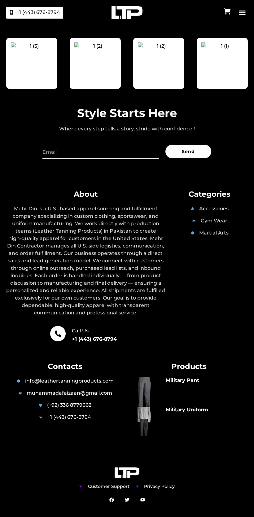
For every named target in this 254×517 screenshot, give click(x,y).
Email (49, 142)
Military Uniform (187, 410)
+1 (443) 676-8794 (94, 339)
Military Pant (182, 380)
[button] (242, 12)
